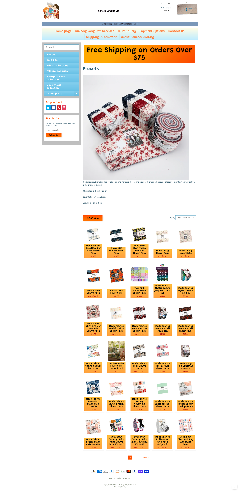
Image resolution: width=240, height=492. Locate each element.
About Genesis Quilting (137, 37)
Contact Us (176, 31)
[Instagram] (64, 107)
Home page (64, 31)
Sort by (172, 218)
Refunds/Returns (124, 478)
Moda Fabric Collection (54, 86)
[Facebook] (53, 107)
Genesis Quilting (119, 485)
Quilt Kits (52, 60)
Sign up (169, 3)
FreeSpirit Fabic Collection (56, 78)
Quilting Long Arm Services (94, 31)
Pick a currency (166, 8)
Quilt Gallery (127, 31)
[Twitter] (48, 107)
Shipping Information (101, 37)
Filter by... (93, 218)
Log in (162, 3)
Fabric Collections (57, 65)
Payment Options (152, 31)
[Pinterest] (59, 107)
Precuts (51, 54)
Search (112, 478)
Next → (146, 457)
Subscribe (53, 135)
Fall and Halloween (58, 71)
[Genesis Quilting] (51, 11)
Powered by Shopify (120, 487)
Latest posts (63, 94)
